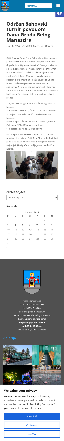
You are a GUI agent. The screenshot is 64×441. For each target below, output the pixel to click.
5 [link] (22, 225)
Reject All (32, 433)
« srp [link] (8, 247)
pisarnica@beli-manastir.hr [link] (32, 311)
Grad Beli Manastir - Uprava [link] (37, 46)
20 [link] (30, 234)
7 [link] (37, 225)
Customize (32, 425)
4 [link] (15, 225)
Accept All (32, 416)
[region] (32, 413)
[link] (59, 12)
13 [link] (30, 229)
